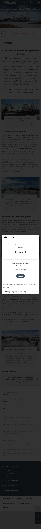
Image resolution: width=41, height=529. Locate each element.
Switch (20, 276)
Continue (20, 252)
